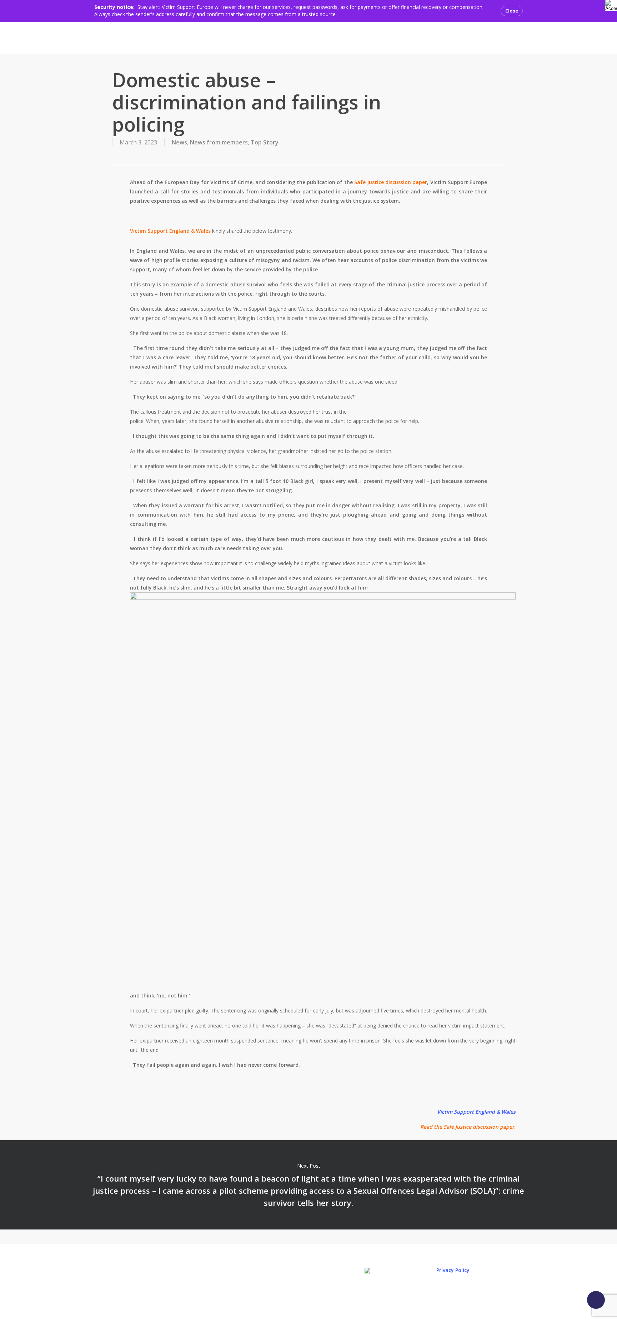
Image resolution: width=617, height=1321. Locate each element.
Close (511, 11)
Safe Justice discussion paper (390, 182)
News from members (219, 142)
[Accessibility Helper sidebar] (609, 4)
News (179, 142)
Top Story (265, 142)
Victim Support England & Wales (170, 230)
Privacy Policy (453, 1270)
